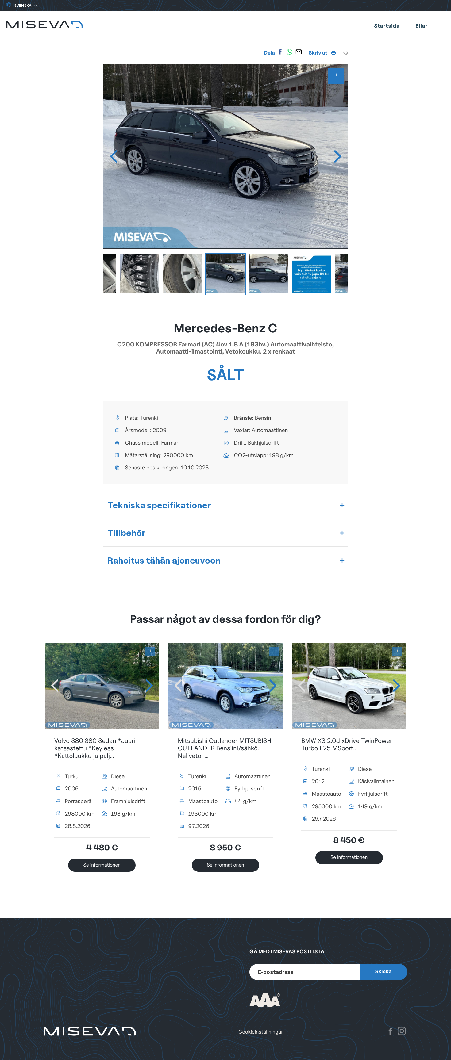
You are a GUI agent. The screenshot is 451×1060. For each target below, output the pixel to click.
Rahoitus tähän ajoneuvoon (164, 560)
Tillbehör (126, 532)
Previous (113, 156)
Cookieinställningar (260, 1032)
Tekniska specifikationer (159, 505)
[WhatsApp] (289, 51)
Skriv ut (318, 53)
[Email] (298, 51)
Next (337, 156)
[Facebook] (280, 51)
